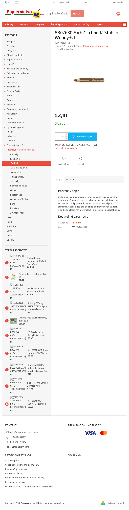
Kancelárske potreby (17, 68)
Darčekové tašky (15, 122)
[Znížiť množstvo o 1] (66, 138)
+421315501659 (18, 437)
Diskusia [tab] (70, 179)
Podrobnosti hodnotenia (95, 46)
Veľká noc (12, 136)
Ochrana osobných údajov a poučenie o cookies (29, 486)
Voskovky (16, 172)
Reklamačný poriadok (16, 469)
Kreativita (12, 82)
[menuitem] (9, 24)
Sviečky (11, 104)
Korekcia (14, 208)
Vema (9, 235)
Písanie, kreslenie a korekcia (21, 150)
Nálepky (11, 41)
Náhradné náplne (18, 185)
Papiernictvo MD (18, 442)
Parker (10, 95)
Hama (9, 118)
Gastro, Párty (13, 91)
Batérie (10, 100)
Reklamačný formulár (15, 482)
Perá (12, 204)
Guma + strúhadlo (19, 199)
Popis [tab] (59, 179)
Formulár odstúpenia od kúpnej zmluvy (24, 477)
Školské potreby (15, 55)
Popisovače (16, 195)
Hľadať (77, 13)
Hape (9, 222)
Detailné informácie (64, 148)
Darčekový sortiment (17, 109)
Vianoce (11, 140)
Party (9, 217)
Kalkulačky (12, 114)
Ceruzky (14, 154)
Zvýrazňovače (17, 213)
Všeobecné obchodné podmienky (22, 465)
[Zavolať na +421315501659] (10, 2)
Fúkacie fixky (17, 177)
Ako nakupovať (61, 2)
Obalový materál (15, 145)
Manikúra (11, 226)
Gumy (13, 190)
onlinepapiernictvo (19, 447)
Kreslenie (15, 159)
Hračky (10, 77)
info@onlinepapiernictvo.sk (24, 432)
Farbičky (15, 163)
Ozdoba (11, 46)
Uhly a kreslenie (19, 167)
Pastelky (15, 181)
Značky (10, 240)
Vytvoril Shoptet (116, 503)
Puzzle (10, 132)
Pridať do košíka (84, 136)
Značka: (65, 49)
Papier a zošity (14, 59)
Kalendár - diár (14, 86)
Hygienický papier (16, 127)
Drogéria (11, 50)
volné (9, 231)
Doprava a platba (13, 473)
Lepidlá (10, 64)
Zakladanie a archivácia (18, 73)
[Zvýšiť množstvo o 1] (66, 135)
